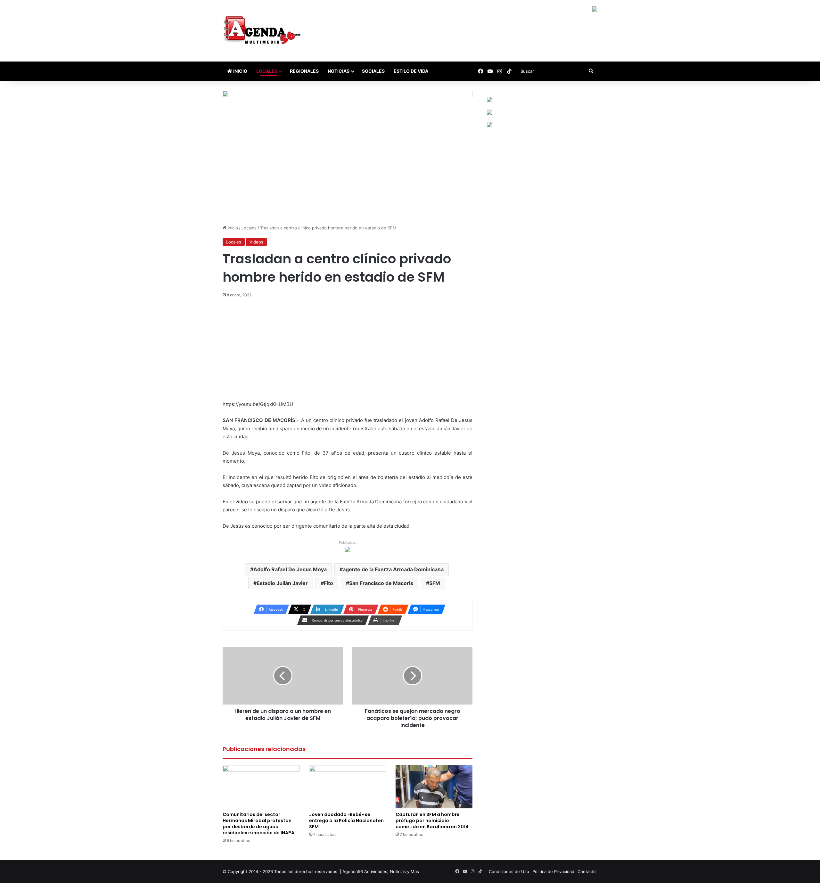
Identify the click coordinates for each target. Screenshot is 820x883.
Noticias (338, 71)
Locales (266, 71)
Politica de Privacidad (553, 871)
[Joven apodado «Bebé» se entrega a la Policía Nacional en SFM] (347, 786)
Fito (328, 583)
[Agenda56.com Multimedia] (263, 31)
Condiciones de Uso (509, 871)
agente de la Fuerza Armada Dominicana (393, 569)
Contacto (587, 871)
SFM (434, 583)
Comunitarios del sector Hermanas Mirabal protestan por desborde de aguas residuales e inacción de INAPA (258, 823)
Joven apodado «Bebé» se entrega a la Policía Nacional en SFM (346, 820)
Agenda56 (352, 871)
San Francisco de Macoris (381, 583)
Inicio (239, 71)
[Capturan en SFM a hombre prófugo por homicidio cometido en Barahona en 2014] (434, 786)
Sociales (373, 71)
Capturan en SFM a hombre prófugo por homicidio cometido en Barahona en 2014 (432, 820)
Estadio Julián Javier (282, 583)
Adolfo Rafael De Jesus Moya (290, 569)
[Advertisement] (347, 353)
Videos (256, 241)
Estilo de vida (411, 71)
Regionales (304, 71)
